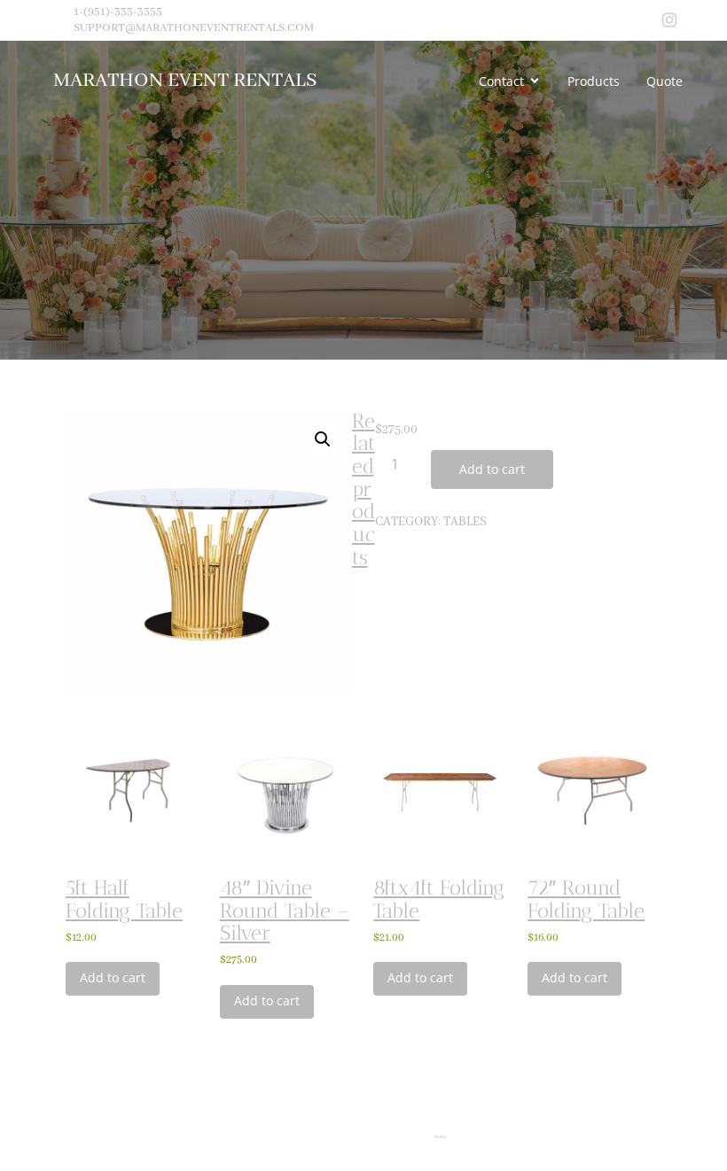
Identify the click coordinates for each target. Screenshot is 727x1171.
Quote (664, 81)
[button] (323, 439)
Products (593, 81)
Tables (465, 522)
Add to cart (492, 469)
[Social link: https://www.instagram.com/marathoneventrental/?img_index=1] (669, 20)
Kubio (440, 1137)
